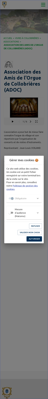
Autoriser (34, 239)
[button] (24, 198)
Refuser (35, 226)
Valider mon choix (30, 232)
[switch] (9, 212)
